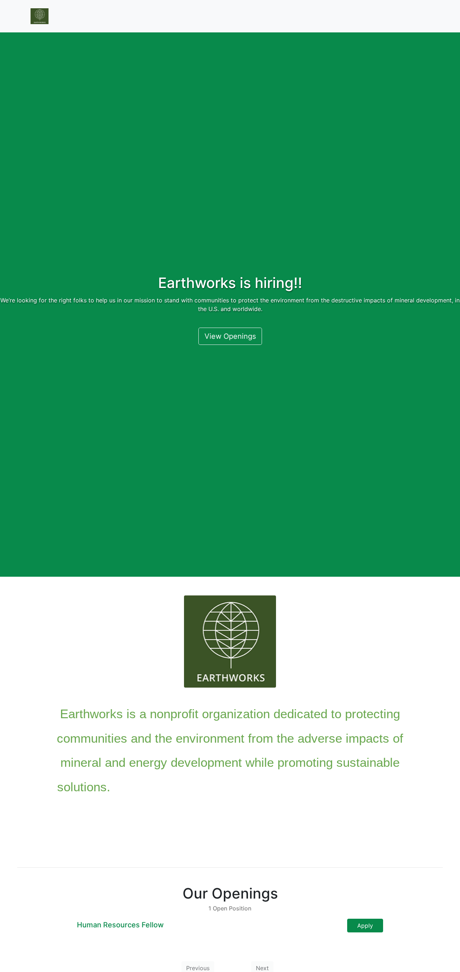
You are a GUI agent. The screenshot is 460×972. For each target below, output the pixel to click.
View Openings (230, 336)
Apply (365, 925)
